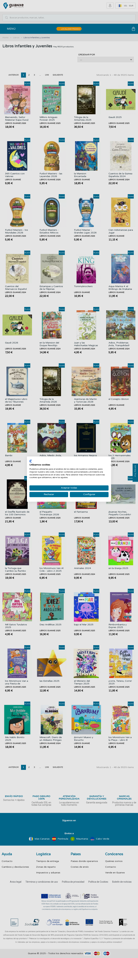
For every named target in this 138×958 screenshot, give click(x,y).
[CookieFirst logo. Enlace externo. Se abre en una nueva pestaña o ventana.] (30, 461)
